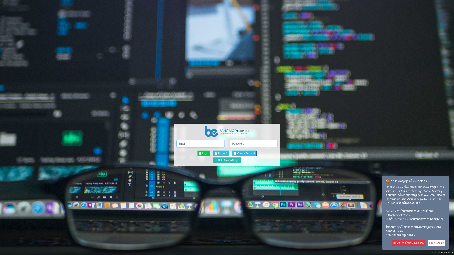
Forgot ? (223, 153)
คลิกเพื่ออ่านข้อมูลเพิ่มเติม (400, 235)
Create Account (246, 153)
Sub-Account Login (228, 160)
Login (205, 153)
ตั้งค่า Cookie (436, 242)
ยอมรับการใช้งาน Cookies (408, 242)
